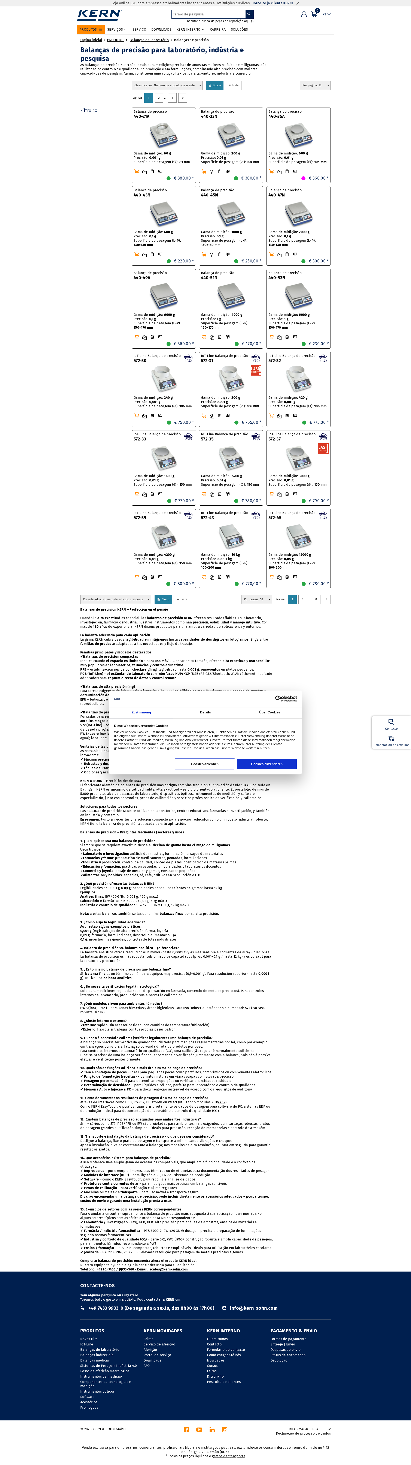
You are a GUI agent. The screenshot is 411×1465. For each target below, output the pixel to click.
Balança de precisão (150, 114)
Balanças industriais (96, 1355)
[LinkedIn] (212, 1431)
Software (87, 1397)
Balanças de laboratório (149, 40)
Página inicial (91, 40)
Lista (235, 85)
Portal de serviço (157, 1355)
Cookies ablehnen (205, 764)
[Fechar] (297, 3)
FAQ (147, 1366)
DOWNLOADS (161, 29)
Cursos (212, 1366)
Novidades (215, 1360)
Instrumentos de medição (101, 1376)
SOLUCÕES (239, 29)
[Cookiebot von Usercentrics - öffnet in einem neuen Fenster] (278, 699)
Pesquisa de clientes (223, 1382)
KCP (186, 674)
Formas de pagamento (289, 1339)
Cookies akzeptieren (267, 764)
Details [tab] (205, 712)
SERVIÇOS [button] (115, 29)
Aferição (150, 1350)
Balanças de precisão (191, 40)
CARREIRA (218, 29)
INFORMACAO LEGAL (304, 1429)
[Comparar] (144, 172)
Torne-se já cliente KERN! (272, 3)
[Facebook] (186, 1431)
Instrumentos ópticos (97, 1391)
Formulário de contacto (226, 1350)
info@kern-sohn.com (253, 1308)
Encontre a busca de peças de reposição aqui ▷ (220, 21)
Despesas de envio (286, 1350)
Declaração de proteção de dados (303, 1433)
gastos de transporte (228, 1456)
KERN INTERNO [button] (189, 29)
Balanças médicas (95, 1360)
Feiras (148, 1339)
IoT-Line (86, 1344)
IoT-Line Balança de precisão (157, 358)
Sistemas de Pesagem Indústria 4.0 (108, 1366)
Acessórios (88, 1402)
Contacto (214, 1344)
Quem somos (217, 1339)
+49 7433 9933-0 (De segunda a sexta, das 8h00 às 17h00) (151, 1308)
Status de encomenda (288, 1355)
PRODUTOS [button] (88, 29)
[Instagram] (224, 1431)
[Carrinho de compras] (137, 171)
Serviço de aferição (159, 1344)
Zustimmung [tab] (141, 712)
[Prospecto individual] (160, 171)
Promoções (89, 1407)
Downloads (152, 1360)
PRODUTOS (115, 40)
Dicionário (215, 1376)
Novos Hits (88, 1339)
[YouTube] (199, 1431)
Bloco (217, 85)
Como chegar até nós (224, 1355)
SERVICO (139, 29)
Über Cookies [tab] (269, 712)
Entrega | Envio (283, 1344)
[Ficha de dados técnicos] (152, 171)
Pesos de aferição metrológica (104, 1371)
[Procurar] (250, 14)
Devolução (279, 1360)
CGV (328, 1429)
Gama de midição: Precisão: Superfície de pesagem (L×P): (157, 321)
